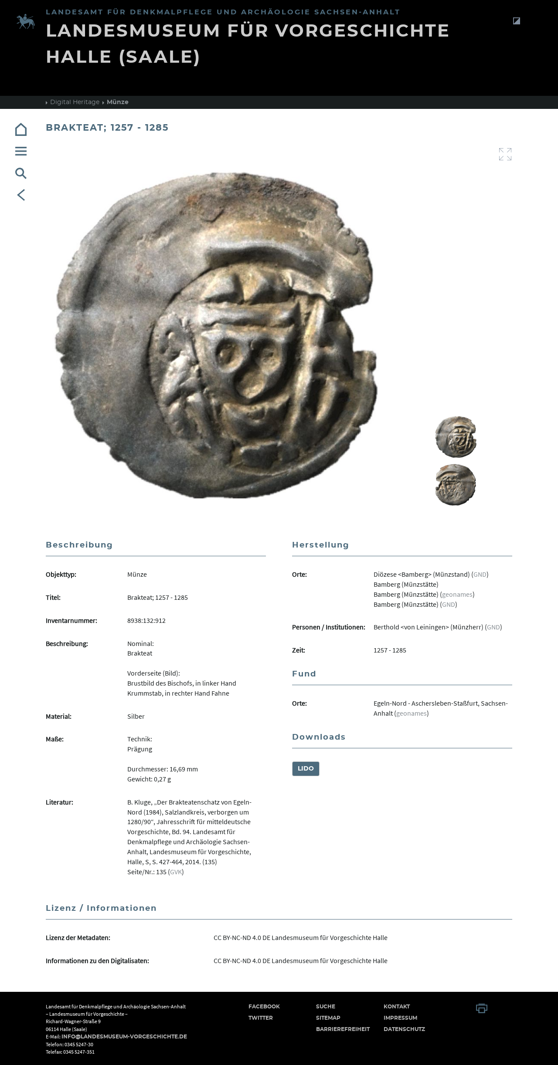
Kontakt (397, 1006)
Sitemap (328, 1018)
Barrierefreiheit (343, 1029)
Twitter (260, 1018)
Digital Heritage (74, 102)
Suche (325, 1006)
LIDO (306, 769)
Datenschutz (404, 1029)
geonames (457, 594)
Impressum (400, 1018)
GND (480, 574)
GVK (176, 871)
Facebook (264, 1006)
